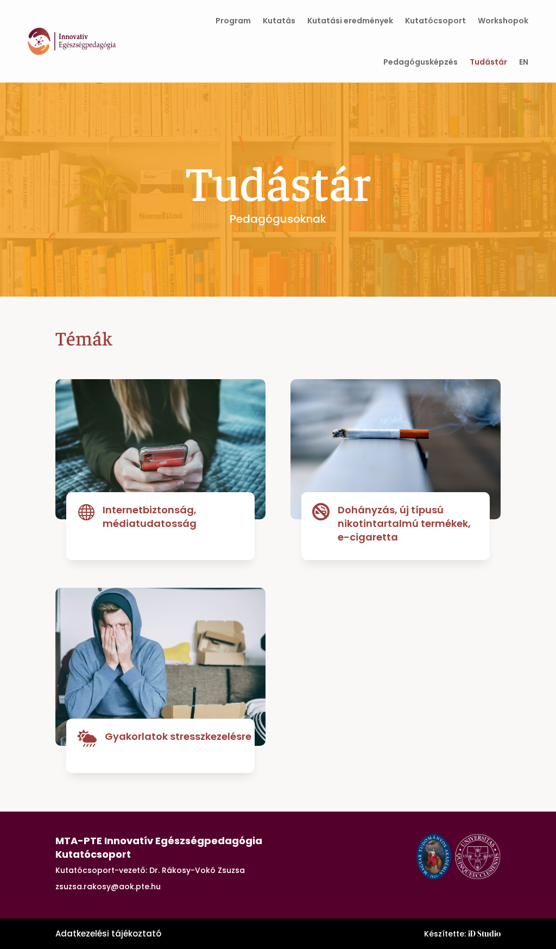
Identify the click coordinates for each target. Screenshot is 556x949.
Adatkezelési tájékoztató (108, 933)
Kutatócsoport (435, 20)
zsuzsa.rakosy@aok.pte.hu (108, 886)
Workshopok (503, 20)
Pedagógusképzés (420, 61)
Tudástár (488, 61)
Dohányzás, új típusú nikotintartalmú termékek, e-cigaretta (404, 523)
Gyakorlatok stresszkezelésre (178, 736)
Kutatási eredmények (350, 20)
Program (233, 20)
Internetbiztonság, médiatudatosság (150, 516)
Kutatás (279, 20)
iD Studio (484, 933)
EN (523, 61)
